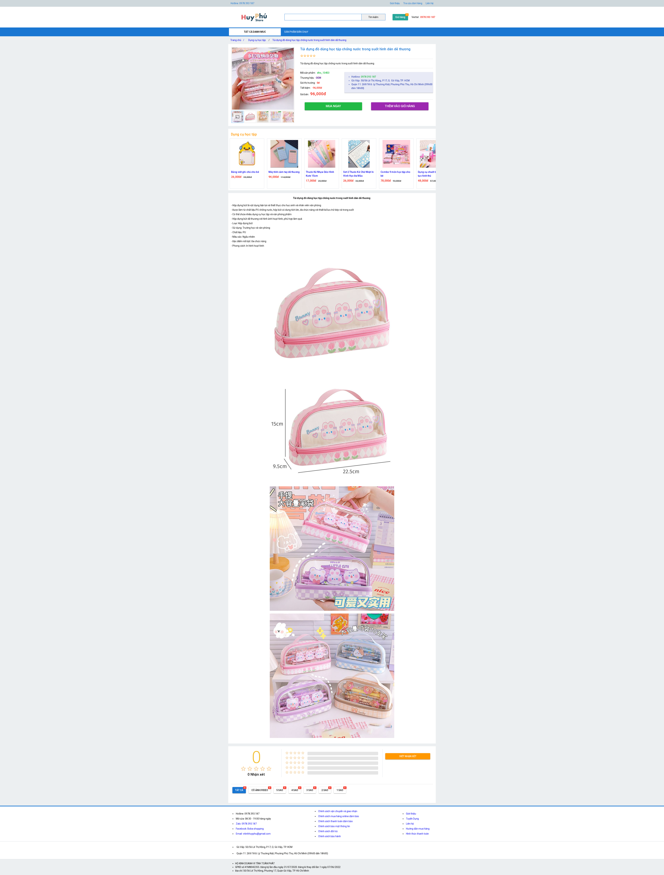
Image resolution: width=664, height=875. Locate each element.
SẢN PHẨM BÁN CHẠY (296, 31)
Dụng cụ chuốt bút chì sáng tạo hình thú (358, 174)
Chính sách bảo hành (329, 836)
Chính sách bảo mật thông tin (334, 826)
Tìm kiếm (373, 17)
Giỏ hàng (400, 17)
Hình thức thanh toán (417, 833)
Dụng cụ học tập (257, 40)
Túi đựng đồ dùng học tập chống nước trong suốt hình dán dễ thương (309, 40)
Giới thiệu (395, 3)
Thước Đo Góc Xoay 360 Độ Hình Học (433, 174)
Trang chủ (237, 40)
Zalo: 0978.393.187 (246, 823)
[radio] (243, 769)
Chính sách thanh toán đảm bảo (335, 821)
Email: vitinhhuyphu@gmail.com (253, 833)
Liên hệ (429, 3)
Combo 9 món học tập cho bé (321, 174)
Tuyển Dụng (412, 818)
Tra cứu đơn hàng (412, 3)
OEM (318, 77)
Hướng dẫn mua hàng (418, 828)
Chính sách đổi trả (328, 831)
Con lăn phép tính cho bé (394, 172)
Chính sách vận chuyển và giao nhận (337, 811)
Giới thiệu (411, 813)
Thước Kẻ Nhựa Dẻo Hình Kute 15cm (245, 174)
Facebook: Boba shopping (250, 828)
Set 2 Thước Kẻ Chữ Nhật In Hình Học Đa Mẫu (284, 174)
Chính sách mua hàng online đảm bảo (338, 816)
